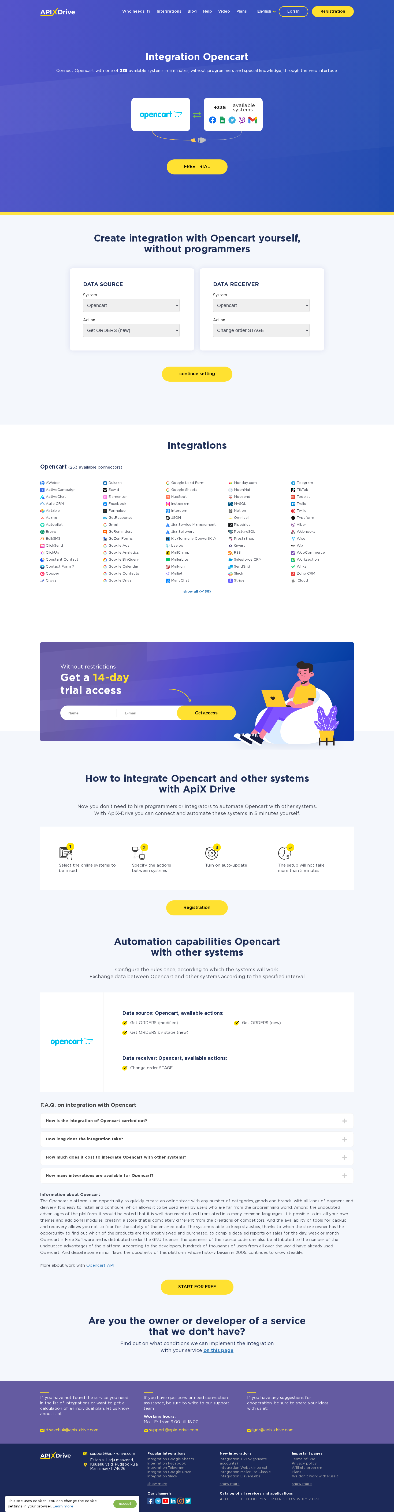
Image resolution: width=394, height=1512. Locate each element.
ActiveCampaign (61, 489)
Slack (238, 573)
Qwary (240, 545)
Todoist (303, 496)
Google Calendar (123, 566)
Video (224, 11)
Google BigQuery (124, 559)
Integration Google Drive (169, 1472)
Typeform (305, 517)
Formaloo (117, 510)
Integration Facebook (166, 1463)
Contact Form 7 (60, 566)
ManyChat (180, 580)
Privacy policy (304, 1463)
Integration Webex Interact (243, 1467)
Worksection (308, 559)
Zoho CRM (306, 573)
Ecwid (114, 489)
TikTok (302, 489)
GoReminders (120, 531)
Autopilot (54, 524)
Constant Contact (62, 559)
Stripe (239, 580)
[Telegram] (158, 1501)
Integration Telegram (165, 1467)
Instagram (180, 503)
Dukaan (115, 482)
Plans (241, 11)
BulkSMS (53, 538)
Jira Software (183, 531)
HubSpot (179, 496)
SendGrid (242, 566)
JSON (176, 517)
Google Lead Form (188, 482)
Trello (301, 503)
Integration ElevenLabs (240, 1476)
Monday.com (245, 482)
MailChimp (180, 552)
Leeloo (177, 545)
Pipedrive (242, 524)
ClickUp (52, 552)
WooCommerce (311, 552)
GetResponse (120, 517)
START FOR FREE (197, 1287)
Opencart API (100, 1265)
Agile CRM (55, 503)
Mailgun (178, 566)
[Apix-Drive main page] (57, 12)
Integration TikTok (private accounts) (243, 1461)
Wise (301, 538)
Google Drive (120, 580)
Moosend (242, 496)
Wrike (302, 566)
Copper (52, 573)
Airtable (53, 510)
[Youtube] (165, 1500)
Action (89, 320)
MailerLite (179, 559)
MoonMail (242, 489)
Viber (301, 524)
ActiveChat (56, 496)
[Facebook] (150, 1500)
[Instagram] (180, 1500)
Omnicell (241, 517)
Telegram (305, 482)
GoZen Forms (121, 538)
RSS (237, 552)
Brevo (51, 531)
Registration (333, 11)
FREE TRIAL (197, 167)
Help (207, 11)
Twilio (302, 510)
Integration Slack (162, 1476)
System (90, 295)
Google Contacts (124, 573)
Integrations (169, 11)
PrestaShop (244, 538)
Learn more (63, 1506)
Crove (51, 580)
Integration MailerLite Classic (245, 1472)
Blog (192, 11)
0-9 (315, 1499)
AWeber (53, 482)
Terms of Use (303, 1459)
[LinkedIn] (173, 1500)
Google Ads (119, 545)
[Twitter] (188, 1500)
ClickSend (54, 545)
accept (125, 1503)
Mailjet (177, 573)
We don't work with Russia (315, 1476)
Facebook (117, 503)
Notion (240, 510)
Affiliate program (307, 1467)
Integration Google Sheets (170, 1459)
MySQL (240, 503)
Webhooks (306, 531)
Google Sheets (184, 489)
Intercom (179, 510)
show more (157, 1483)
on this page (218, 1351)
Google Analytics (124, 552)
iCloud (302, 580)
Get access (206, 713)
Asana (51, 517)
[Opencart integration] (161, 114)
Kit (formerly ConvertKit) (193, 538)
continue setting (197, 374)
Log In (293, 11)
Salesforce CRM (248, 559)
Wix (300, 545)
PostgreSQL (244, 531)
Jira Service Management (193, 524)
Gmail (113, 524)
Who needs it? (136, 11)
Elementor (118, 496)
